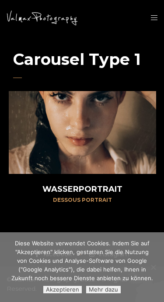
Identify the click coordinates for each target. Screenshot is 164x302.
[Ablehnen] (153, 267)
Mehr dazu (103, 289)
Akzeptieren (62, 289)
